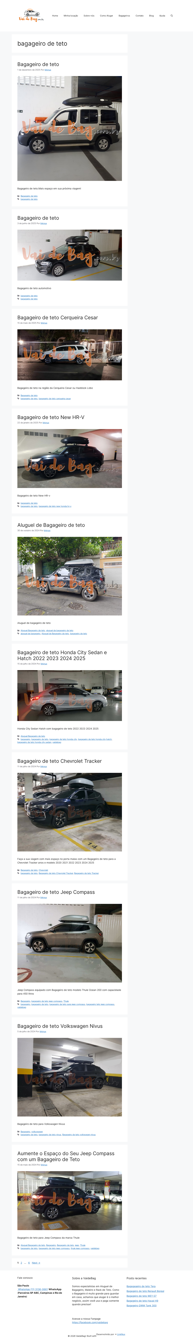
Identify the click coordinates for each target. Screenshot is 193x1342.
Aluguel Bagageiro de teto (33, 630)
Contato (140, 15)
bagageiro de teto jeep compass (46, 1001)
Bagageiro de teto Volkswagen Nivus (60, 1026)
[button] (172, 15)
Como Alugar (106, 15)
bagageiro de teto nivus (50, 1134)
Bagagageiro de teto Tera (141, 1286)
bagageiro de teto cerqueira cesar (55, 398)
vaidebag (56, 742)
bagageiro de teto (29, 199)
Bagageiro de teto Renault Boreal (145, 1291)
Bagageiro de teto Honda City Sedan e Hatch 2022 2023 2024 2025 (62, 655)
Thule (66, 1001)
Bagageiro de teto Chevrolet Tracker (59, 761)
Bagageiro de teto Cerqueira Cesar (57, 317)
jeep (77, 1245)
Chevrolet (43, 870)
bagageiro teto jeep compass (100, 1004)
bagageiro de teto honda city (63, 739)
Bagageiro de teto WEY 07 (142, 1296)
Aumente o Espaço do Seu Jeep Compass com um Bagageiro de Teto (65, 1156)
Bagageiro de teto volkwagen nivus (79, 1134)
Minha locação (71, 15)
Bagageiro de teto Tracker (86, 873)
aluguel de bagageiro (30, 633)
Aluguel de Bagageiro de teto (51, 525)
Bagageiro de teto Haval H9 (142, 1300)
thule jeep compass (80, 1248)
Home (55, 15)
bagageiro (25, 739)
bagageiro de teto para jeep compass (67, 1004)
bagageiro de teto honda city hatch (95, 739)
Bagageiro (25, 1001)
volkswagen (37, 1131)
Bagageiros (124, 15)
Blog (151, 15)
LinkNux (121, 1334)
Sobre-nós (89, 15)
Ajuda (162, 15)
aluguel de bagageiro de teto (59, 630)
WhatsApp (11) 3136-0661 (32, 1289)
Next (36, 1262)
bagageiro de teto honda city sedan (34, 742)
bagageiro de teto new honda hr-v (55, 506)
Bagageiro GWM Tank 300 (142, 1305)
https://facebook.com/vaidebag (90, 1322)
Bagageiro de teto (38, 64)
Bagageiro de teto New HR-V (50, 417)
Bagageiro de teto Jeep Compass (56, 892)
